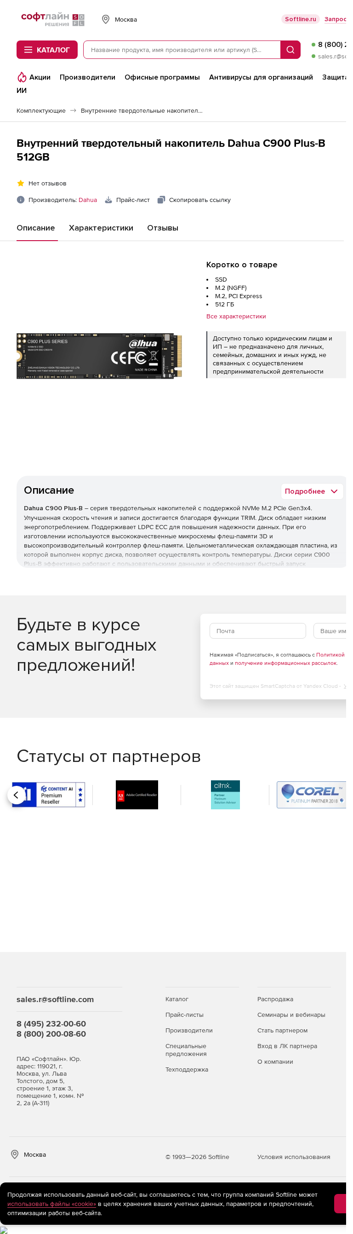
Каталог (176, 999)
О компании (275, 1061)
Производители (189, 1030)
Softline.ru (300, 19)
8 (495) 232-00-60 (51, 1023)
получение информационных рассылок (285, 663)
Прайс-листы (184, 1014)
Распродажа (275, 999)
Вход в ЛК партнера (287, 1045)
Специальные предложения (186, 1049)
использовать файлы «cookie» (51, 1203)
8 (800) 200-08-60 (51, 1033)
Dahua (88, 199)
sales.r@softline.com (55, 999)
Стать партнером (282, 1030)
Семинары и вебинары (291, 1014)
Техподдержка (186, 1069)
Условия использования (293, 1156)
